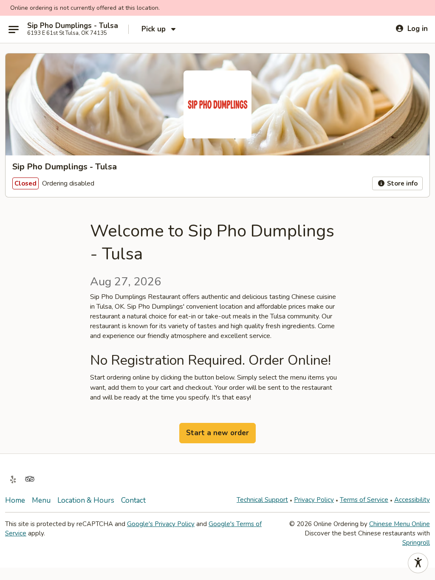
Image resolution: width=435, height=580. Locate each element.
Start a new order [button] (217, 433)
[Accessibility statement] (418, 563)
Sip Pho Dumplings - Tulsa (72, 26)
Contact (133, 500)
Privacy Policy (314, 500)
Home (15, 500)
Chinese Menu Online (399, 524)
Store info (401, 183)
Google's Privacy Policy (161, 524)
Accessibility (412, 500)
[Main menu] (13, 29)
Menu (41, 500)
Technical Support (262, 500)
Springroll (416, 542)
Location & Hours (85, 500)
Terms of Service (364, 500)
